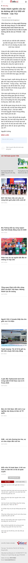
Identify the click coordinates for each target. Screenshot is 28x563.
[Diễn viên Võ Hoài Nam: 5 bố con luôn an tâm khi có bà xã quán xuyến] (14, 456)
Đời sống (5, 5)
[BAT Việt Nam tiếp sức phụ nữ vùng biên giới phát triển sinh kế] (14, 186)
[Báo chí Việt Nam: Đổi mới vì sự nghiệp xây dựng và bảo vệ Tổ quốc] (14, 398)
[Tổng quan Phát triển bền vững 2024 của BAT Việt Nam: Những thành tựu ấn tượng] (14, 276)
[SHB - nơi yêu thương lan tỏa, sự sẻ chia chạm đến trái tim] (14, 428)
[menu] (2, 1)
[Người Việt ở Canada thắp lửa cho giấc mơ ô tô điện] (14, 308)
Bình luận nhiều (20, 481)
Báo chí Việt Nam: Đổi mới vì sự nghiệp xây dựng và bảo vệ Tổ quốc (13, 411)
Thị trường (4, 324)
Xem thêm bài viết (14, 477)
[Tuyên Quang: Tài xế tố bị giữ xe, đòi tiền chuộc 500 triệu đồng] (14, 337)
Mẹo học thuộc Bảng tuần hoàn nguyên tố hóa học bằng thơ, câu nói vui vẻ (13, 520)
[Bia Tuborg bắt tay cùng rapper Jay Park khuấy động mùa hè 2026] (14, 216)
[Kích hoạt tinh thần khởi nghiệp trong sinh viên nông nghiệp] (9, 163)
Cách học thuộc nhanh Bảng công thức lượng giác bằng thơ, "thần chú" (13, 503)
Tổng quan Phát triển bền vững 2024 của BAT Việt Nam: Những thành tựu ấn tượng (12, 289)
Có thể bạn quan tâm (10, 156)
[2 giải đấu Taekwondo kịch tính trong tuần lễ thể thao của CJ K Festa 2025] (14, 367)
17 (17, 504)
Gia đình (3, 474)
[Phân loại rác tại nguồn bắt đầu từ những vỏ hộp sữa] (14, 246)
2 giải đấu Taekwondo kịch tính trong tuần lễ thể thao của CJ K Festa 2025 (12, 381)
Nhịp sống (4, 202)
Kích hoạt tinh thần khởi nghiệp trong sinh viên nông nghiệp (8, 172)
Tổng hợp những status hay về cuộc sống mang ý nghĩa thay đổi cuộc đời (13, 514)
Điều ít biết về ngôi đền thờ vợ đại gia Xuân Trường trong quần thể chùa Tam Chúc (12, 526)
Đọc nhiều (7, 481)
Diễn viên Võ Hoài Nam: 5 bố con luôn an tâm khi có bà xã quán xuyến (13, 469)
